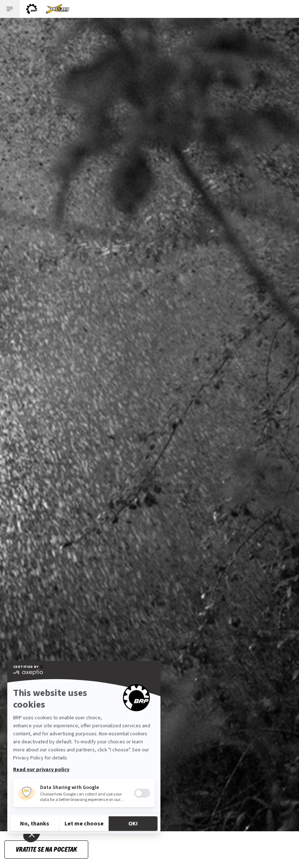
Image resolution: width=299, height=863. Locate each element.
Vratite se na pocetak (46, 849)
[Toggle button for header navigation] (10, 9)
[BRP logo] (32, 9)
